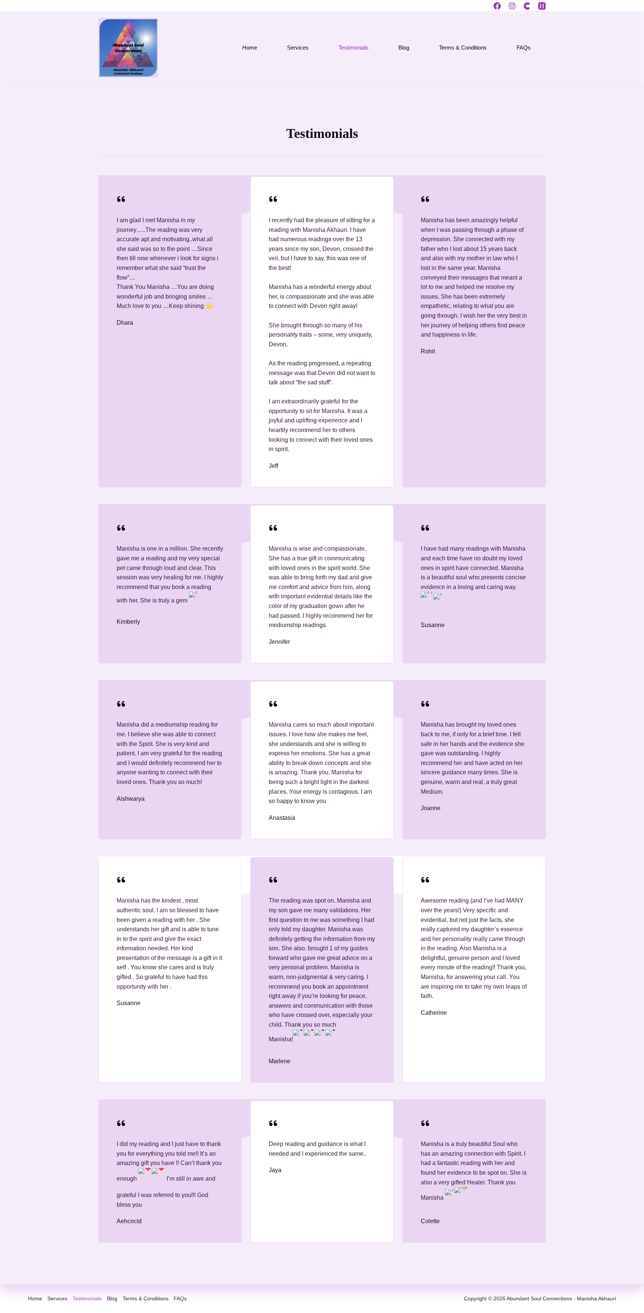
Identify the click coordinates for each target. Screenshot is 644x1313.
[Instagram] (512, 6)
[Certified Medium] (527, 6)
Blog (403, 47)
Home (249, 47)
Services (298, 47)
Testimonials (353, 47)
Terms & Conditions (463, 47)
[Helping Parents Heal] (542, 6)
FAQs (524, 47)
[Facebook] (497, 6)
